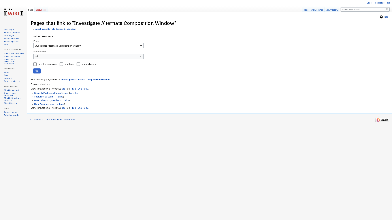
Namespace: (39, 51)
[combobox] (88, 45)
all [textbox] (36, 56)
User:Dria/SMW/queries (46, 100)
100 (74, 88)
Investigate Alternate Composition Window (55, 29)
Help (385, 17)
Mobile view (69, 119)
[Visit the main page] (13, 12)
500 (86, 88)
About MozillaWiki (53, 119)
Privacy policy (36, 119)
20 (63, 88)
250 (80, 88)
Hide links (69, 64)
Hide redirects (88, 64)
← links (74, 93)
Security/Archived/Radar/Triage (51, 93)
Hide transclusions (47, 64)
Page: (36, 41)
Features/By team (43, 96)
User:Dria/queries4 (44, 104)
